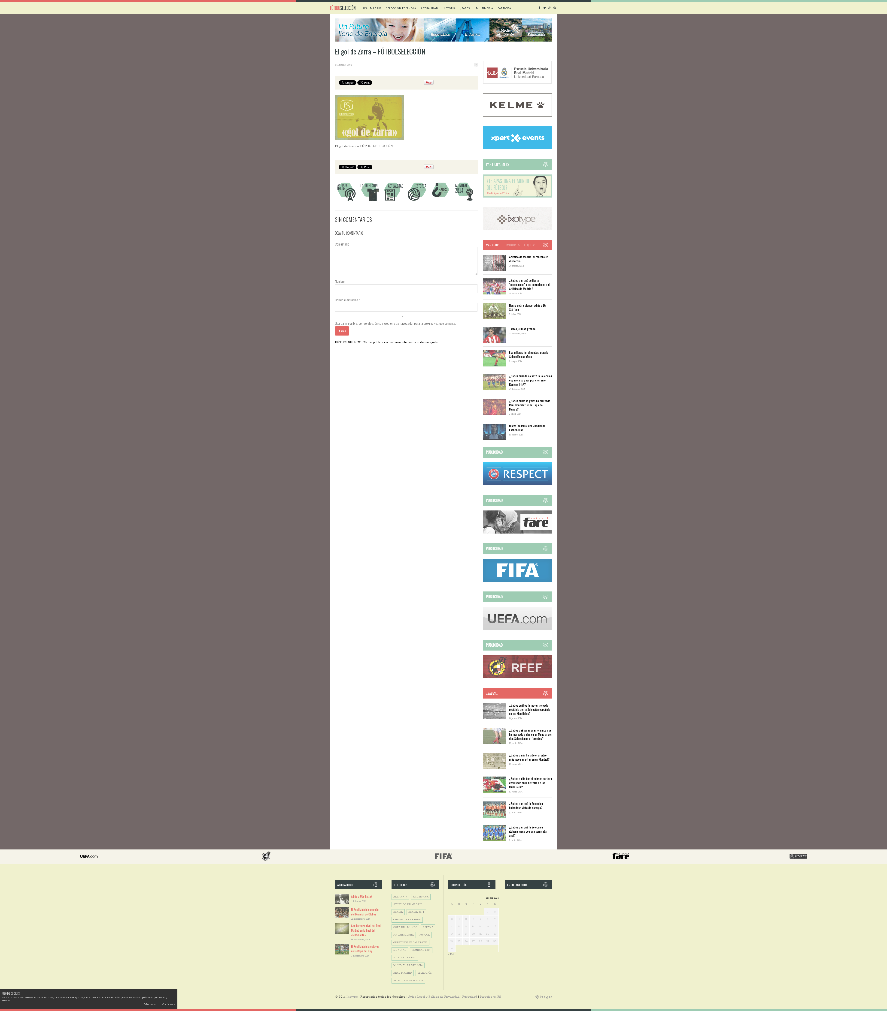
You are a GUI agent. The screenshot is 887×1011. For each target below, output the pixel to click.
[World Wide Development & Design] (517, 229)
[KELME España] (517, 115)
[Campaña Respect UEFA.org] (517, 484)
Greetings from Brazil (410, 942)
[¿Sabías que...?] (440, 201)
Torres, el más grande (522, 328)
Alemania (400, 896)
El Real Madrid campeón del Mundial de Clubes (365, 911)
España (428, 927)
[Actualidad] (393, 201)
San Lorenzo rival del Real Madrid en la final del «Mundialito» (366, 930)
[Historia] (417, 201)
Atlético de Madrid (407, 904)
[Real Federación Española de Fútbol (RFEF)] (517, 677)
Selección (424, 973)
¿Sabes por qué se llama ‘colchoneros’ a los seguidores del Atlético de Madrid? (529, 284)
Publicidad (469, 997)
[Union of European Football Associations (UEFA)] (517, 629)
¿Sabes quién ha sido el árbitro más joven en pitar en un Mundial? (529, 757)
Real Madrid (371, 8)
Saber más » (150, 1004)
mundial (399, 950)
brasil (398, 912)
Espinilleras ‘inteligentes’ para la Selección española (528, 354)
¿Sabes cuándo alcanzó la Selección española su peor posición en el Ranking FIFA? (530, 380)
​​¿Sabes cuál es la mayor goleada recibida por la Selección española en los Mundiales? (529, 709)
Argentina (421, 896)
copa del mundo (405, 927)
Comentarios (511, 245)
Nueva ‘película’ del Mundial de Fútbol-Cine (527, 427)
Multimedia (484, 8)
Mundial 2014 (421, 950)
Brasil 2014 (416, 912)
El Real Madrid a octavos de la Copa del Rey (365, 948)
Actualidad (429, 8)
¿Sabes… (465, 8)
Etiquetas (529, 245)
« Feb (451, 954)
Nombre (340, 281)
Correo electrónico (347, 299)
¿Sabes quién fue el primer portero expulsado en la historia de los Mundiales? (530, 782)
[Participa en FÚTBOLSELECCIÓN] (517, 196)
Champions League (407, 919)
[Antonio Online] (346, 201)
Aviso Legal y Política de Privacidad (433, 997)
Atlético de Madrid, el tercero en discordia (528, 258)
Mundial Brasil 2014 (408, 965)
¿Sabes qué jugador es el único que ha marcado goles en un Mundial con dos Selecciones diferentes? (530, 734)
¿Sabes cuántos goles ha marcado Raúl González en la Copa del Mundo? (529, 404)
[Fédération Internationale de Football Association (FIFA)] (517, 581)
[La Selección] (369, 201)
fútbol (424, 934)
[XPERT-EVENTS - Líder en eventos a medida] (517, 148)
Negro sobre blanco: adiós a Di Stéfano (527, 307)
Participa (504, 8)
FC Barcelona (403, 934)
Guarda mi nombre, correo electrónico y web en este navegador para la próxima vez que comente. (395, 323)
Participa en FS (490, 997)
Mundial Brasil (404, 957)
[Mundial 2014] (464, 201)
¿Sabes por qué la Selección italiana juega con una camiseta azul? (528, 831)
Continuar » (168, 1004)
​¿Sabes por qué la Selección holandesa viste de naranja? (526, 805)
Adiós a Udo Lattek (361, 896)
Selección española (401, 8)
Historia (449, 8)
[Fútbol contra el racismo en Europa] (517, 532)
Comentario (342, 243)
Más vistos (492, 245)
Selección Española (408, 980)
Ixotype (352, 997)
